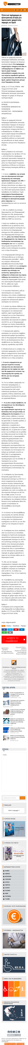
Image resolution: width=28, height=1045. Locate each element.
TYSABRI (7, 899)
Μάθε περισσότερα (10, 1044)
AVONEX (7, 870)
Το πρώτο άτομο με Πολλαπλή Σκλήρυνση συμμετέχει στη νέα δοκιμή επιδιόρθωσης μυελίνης (17, 712)
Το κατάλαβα (20, 1044)
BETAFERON (8, 876)
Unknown (5, 25)
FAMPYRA (7, 885)
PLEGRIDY (7, 890)
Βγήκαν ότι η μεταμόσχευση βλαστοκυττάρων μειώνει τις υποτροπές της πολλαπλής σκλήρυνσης (17, 721)
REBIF (6, 893)
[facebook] (15, 10)
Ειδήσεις (9, 626)
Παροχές (23, 626)
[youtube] (25, 10)
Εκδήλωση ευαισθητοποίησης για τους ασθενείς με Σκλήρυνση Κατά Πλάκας (17, 729)
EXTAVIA (7, 882)
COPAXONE (8, 879)
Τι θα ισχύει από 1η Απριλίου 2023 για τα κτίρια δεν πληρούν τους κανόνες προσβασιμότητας (17, 703)
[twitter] (18, 10)
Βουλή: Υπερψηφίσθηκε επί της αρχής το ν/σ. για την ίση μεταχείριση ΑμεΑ (17, 694)
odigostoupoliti (11, 622)
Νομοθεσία (16, 626)
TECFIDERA (8, 896)
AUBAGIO (7, 873)
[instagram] (22, 10)
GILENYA (7, 887)
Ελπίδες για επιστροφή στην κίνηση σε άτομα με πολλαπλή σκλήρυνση (17, 737)
